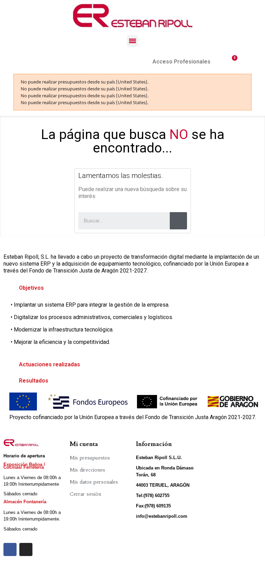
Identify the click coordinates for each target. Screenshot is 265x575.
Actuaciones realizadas (49, 364)
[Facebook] (10, 549)
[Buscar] (178, 220)
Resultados (33, 380)
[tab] (132, 288)
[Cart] (231, 61)
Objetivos (31, 288)
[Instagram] (25, 549)
